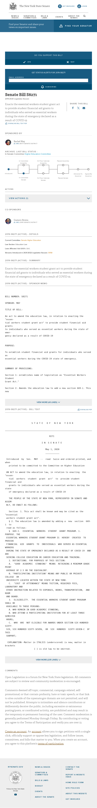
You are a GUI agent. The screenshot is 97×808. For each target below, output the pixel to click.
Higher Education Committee (38, 154)
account (36, 731)
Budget (39, 786)
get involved (69, 6)
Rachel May (19, 141)
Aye (29, 62)
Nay (73, 62)
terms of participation (51, 743)
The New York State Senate (34, 6)
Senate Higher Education (31, 240)
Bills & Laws (44, 17)
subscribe (50, 87)
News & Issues (15, 17)
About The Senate (74, 17)
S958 (50, 253)
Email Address (16, 77)
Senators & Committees (29, 17)
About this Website (76, 794)
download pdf (86, 409)
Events (59, 17)
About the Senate (44, 797)
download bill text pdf (17, 123)
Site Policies (73, 788)
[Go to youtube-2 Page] (15, 794)
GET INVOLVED (73, 799)
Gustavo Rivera (21, 220)
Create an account (16, 731)
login (84, 6)
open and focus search (84, 17)
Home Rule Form (75, 782)
